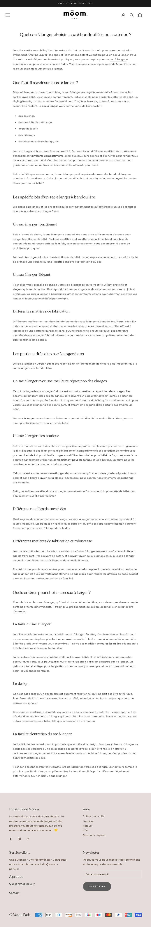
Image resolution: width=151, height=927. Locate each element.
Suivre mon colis (93, 816)
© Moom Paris (19, 915)
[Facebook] (10, 838)
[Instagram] (19, 838)
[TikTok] (28, 838)
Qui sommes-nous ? (22, 883)
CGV (85, 830)
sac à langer (118, 59)
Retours (88, 825)
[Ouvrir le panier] (140, 15)
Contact (14, 892)
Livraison (88, 821)
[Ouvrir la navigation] (8, 15)
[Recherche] (132, 15)
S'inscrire (97, 886)
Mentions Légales (94, 835)
